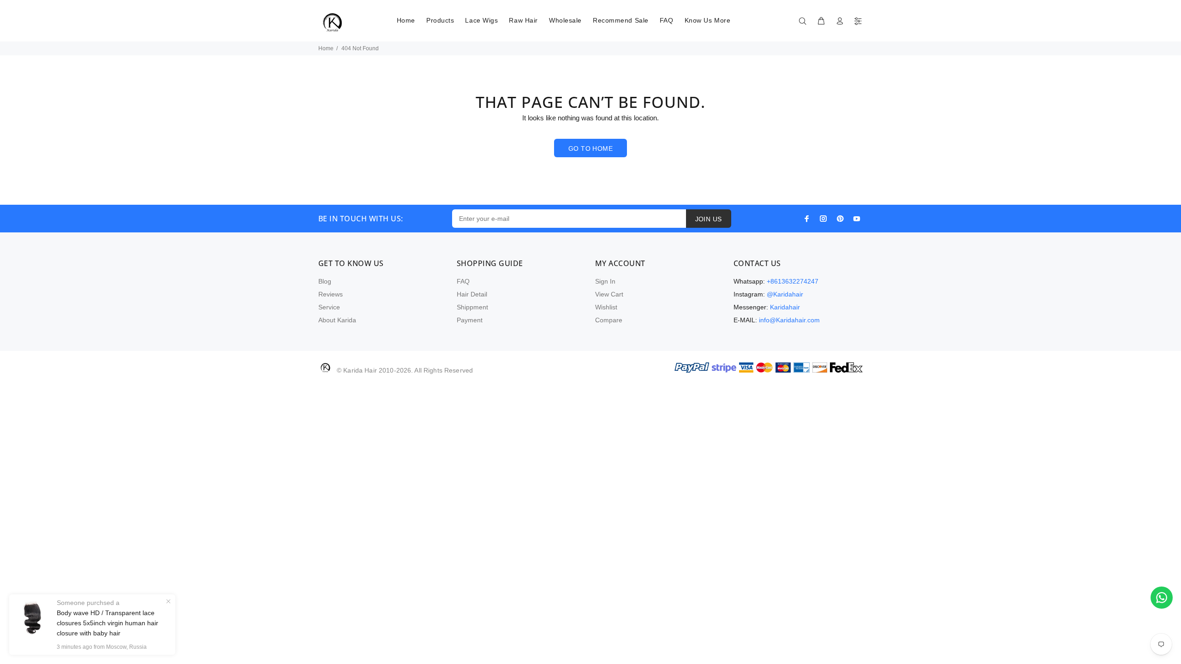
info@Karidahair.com (789, 320)
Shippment (472, 307)
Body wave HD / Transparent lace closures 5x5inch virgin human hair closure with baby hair (107, 623)
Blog (324, 281)
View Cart (609, 294)
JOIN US (708, 219)
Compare (608, 320)
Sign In (605, 281)
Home (326, 48)
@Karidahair (785, 294)
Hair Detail (472, 294)
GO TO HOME (590, 148)
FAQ (463, 281)
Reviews (330, 294)
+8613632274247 (792, 281)
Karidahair (785, 307)
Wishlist (606, 307)
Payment (470, 320)
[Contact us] (1162, 598)
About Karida (337, 320)
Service (329, 307)
